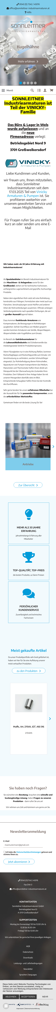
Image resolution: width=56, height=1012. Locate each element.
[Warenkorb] (51, 90)
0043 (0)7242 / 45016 (29, 880)
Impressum (20, 1008)
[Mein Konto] (45, 90)
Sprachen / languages (28, 974)
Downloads (28, 957)
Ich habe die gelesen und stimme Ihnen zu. (27, 853)
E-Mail (6, 841)
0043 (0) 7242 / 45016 (29, 4)
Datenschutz (28, 952)
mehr (45, 996)
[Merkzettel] (38, 90)
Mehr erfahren (26, 61)
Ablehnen (10, 996)
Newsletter (28, 969)
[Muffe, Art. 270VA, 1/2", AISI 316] (28, 703)
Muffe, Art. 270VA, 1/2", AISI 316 (28, 726)
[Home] (28, 26)
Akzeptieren (28, 996)
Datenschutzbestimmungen (28, 852)
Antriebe (28, 464)
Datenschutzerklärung (32, 1008)
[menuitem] (7, 90)
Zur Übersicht (26, 485)
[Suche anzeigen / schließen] (32, 90)
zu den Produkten (27, 670)
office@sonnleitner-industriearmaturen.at (29, 8)
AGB (28, 946)
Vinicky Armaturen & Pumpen (27, 194)
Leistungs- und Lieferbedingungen (28, 963)
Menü (10, 90)
